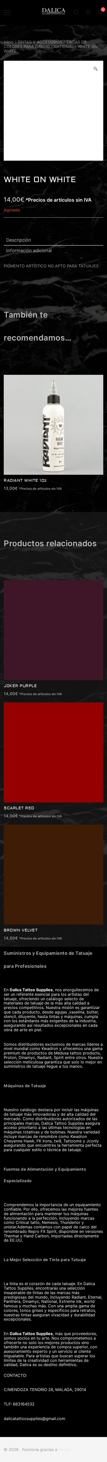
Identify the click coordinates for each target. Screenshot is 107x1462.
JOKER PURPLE (20, 685)
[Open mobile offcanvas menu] (7, 12)
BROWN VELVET (21, 930)
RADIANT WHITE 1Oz (25, 480)
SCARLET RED (19, 808)
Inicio (9, 41)
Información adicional (29, 250)
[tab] (53, 240)
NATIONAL (64, 46)
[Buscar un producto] (76, 12)
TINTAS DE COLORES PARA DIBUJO (45, 44)
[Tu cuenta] (88, 12)
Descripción (18, 240)
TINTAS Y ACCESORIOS (40, 41)
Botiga (64, 1449)
